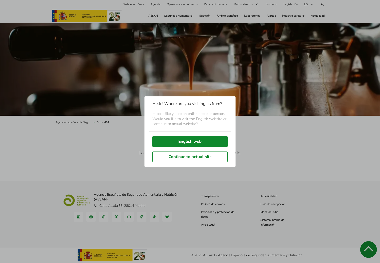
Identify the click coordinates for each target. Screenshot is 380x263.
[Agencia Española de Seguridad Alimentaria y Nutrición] (87, 16)
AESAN (153, 16)
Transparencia (210, 196)
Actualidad (318, 16)
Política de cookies (213, 204)
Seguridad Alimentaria (178, 16)
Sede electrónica (133, 4)
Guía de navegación (272, 204)
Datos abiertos (243, 4)
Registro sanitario (293, 16)
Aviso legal (208, 225)
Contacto (271, 4)
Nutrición (204, 16)
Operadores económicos (182, 4)
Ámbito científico (227, 16)
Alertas (271, 16)
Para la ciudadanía (216, 4)
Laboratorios (252, 16)
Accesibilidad (268, 196)
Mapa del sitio (269, 212)
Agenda (156, 4)
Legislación (290, 4)
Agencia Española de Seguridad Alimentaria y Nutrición (73, 122)
